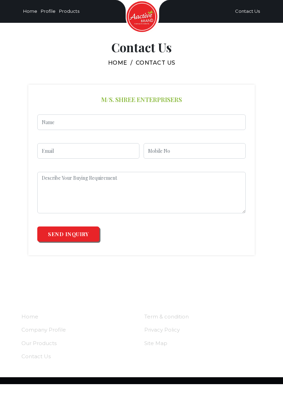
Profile (48, 11)
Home (30, 11)
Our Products (39, 343)
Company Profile (43, 329)
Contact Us (246, 11)
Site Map (155, 343)
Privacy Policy (162, 329)
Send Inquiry (68, 234)
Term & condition (166, 316)
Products (69, 11)
